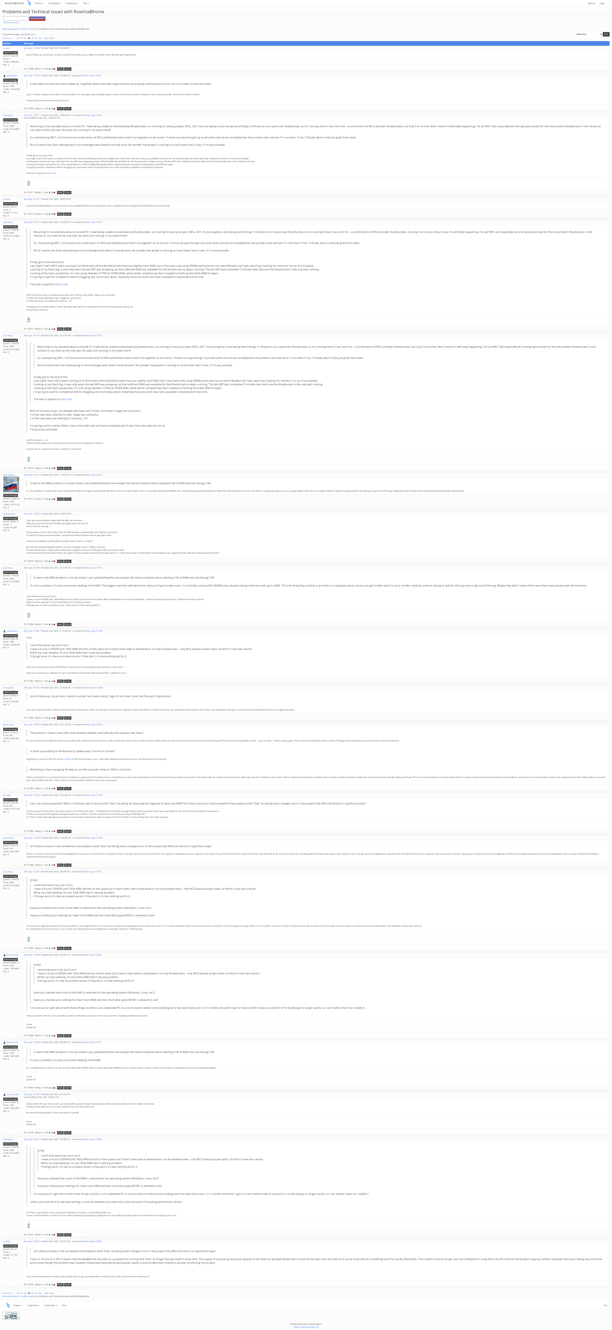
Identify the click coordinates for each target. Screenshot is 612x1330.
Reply (60, 69)
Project (38, 3)
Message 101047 (94, 115)
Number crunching (29, 28)
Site (85, 3)
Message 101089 (32, 1042)
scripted (67, 759)
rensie (6, 48)
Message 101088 (32, 954)
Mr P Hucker (9, 474)
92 (25, 38)
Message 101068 (32, 48)
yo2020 (6, 199)
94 (33, 38)
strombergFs (9, 513)
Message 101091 (32, 1139)
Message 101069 (32, 75)
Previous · (7, 38)
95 (36, 38)
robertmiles (11, 75)
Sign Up (591, 3)
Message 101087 (32, 871)
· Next (51, 38)
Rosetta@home (14, 3)
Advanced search (11, 22)
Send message (10, 52)
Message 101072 (32, 199)
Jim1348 (6, 795)
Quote (68, 69)
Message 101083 (32, 687)
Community (71, 3)
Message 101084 (32, 724)
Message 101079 (32, 513)
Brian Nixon (8, 724)
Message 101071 (32, 115)
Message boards (10, 28)
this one (52, 173)
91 (22, 38)
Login (602, 3)
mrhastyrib (8, 687)
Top (605, 1305)
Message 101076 (32, 335)
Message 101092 (32, 1241)
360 (46, 38)
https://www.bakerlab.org (306, 1327)
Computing (53, 3)
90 (18, 38)
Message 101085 (32, 795)
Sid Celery (8, 115)
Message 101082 (32, 631)
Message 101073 (32, 222)
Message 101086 (32, 837)
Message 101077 (32, 474)
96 (40, 38)
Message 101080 (32, 567)
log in (33, 34)
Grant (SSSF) (12, 954)
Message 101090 (32, 1094)
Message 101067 (93, 75)
